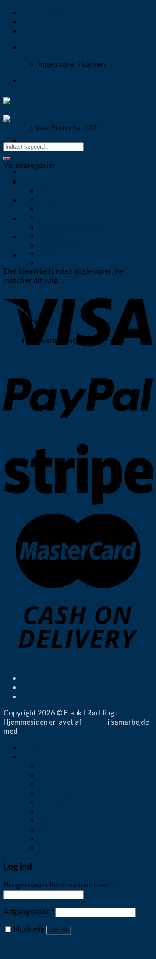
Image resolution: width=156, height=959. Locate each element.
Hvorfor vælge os (67, 207)
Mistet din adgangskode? (45, 946)
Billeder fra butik (66, 774)
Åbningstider (42, 678)
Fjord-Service (41, 730)
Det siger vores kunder (77, 801)
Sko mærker (40, 236)
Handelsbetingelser (55, 21)
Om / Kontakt (43, 687)
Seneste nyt (58, 820)
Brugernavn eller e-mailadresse (58, 884)
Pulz (45, 209)
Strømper (54, 190)
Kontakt (35, 30)
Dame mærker (45, 200)
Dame (31, 181)
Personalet (56, 216)
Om (27, 756)
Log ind (58, 930)
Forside (33, 171)
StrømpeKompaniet (54, 254)
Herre (31, 218)
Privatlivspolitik (48, 12)
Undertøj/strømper (70, 227)
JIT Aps (95, 721)
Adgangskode (28, 911)
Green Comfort (64, 245)
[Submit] (6, 158)
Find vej (51, 811)
